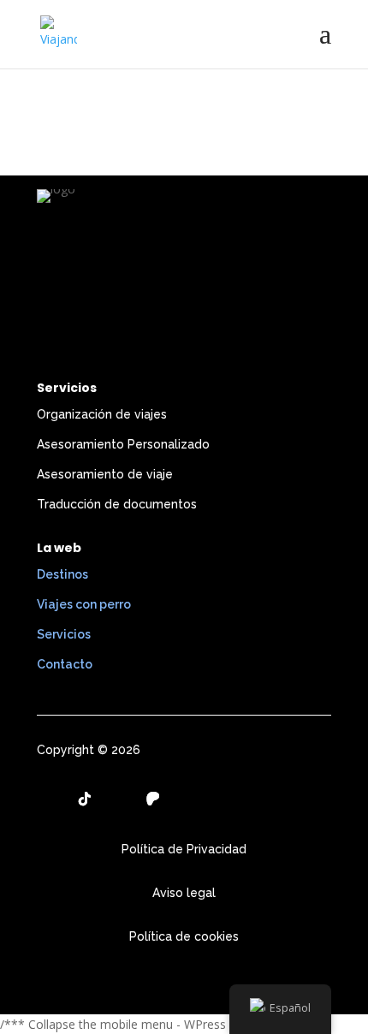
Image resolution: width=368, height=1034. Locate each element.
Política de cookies (184, 936)
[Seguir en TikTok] (84, 798)
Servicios (64, 634)
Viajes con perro (84, 604)
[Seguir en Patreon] (153, 798)
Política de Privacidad (184, 849)
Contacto (64, 664)
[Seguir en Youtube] (119, 798)
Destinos (62, 574)
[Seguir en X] (187, 798)
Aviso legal (184, 893)
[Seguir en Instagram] (50, 798)
